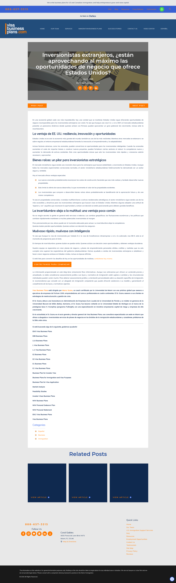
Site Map (129, 548)
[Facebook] (23, 533)
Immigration (43, 439)
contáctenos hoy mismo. (103, 259)
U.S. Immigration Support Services (139, 530)
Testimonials (151, 9)
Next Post (139, 106)
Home (128, 524)
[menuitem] (42, 28)
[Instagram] (28, 533)
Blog (116, 9)
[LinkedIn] (44, 533)
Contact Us (130, 542)
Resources (125, 9)
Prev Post (37, 106)
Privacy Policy (131, 551)
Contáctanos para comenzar (52, 264)
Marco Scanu (67, 290)
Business (41, 435)
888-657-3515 (16, 9)
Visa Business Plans (40, 290)
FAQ (109, 9)
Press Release (138, 9)
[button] (172, 579)
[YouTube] (34, 533)
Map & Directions (69, 541)
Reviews (129, 554)
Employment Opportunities (136, 539)
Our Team (130, 527)
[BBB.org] (50, 533)
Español (41, 431)
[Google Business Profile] (39, 533)
